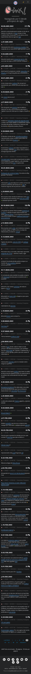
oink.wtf (25, 668)
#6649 (6, 334)
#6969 (6, 249)
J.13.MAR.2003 (7, 223)
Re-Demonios (22, 391)
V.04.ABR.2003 (7, 54)
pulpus (13, 504)
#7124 (6, 170)
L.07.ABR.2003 (7, 42)
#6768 (6, 450)
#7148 (6, 105)
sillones (11, 148)
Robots (8, 316)
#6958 (6, 293)
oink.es (6, 668)
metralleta (14, 391)
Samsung (9, 437)
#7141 (6, 118)
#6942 (6, 313)
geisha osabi (5, 485)
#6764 (6, 442)
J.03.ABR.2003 (6, 66)
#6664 (6, 369)
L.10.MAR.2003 (7, 311)
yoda (14, 453)
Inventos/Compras (22, 29)
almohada (6, 277)
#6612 (6, 537)
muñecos (14, 83)
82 (23, 640)
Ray (20, 37)
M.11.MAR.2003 (7, 270)
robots (5, 97)
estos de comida (24, 198)
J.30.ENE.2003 (6, 577)
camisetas (16, 286)
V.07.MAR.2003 (7, 331)
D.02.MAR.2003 (7, 408)
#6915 (6, 512)
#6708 (6, 410)
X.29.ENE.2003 (7, 617)
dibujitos (3, 73)
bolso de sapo (15, 544)
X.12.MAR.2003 (7, 237)
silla (9, 183)
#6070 (6, 555)
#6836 (6, 492)
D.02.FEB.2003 (6, 552)
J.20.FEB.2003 (6, 468)
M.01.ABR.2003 (7, 78)
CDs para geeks (5, 622)
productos (16, 495)
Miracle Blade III (5, 413)
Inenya (18, 232)
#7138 (6, 145)
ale (22, 453)
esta (28, 197)
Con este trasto (5, 159)
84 (5, 642)
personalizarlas (5, 218)
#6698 (6, 398)
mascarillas (24, 71)
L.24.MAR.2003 (7, 191)
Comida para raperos (7, 530)
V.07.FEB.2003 (6, 535)
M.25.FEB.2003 (7, 430)
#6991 (6, 225)
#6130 (6, 620)
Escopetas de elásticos (7, 387)
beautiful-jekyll (12, 671)
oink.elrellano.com (13, 668)
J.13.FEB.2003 (6, 509)
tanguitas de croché (6, 253)
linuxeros (15, 140)
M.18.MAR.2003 (7, 205)
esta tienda (12, 612)
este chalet (9, 350)
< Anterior (7, 640)
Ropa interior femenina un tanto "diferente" (13, 483)
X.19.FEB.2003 (6, 490)
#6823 (6, 470)
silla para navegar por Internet (15, 498)
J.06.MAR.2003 (7, 341)
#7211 (6, 80)
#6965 (6, 258)
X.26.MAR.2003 (7, 131)
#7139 (6, 134)
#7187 (6, 94)
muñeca (16, 371)
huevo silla (12, 296)
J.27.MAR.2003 (7, 102)
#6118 (6, 590)
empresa (14, 107)
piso (8, 347)
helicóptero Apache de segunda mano (18, 121)
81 (19, 640)
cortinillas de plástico (21, 136)
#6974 (6, 239)
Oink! (26, 671)
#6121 (6, 604)
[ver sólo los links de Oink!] (1, 29)
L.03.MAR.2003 (7, 396)
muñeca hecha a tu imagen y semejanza (15, 584)
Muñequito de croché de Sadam (10, 173)
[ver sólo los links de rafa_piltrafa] (1, 94)
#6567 (6, 527)
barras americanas (20, 514)
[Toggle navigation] (28, 2)
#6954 (6, 303)
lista (16, 33)
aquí (15, 149)
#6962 (6, 284)
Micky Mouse (16, 463)
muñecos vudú (15, 336)
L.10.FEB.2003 (6, 525)
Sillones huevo (5, 445)
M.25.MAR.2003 (7, 168)
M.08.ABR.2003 (7, 26)
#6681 (6, 384)
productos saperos (13, 540)
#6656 (6, 359)
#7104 (6, 194)
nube (2, 500)
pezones (13, 306)
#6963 (6, 272)
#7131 (6, 156)
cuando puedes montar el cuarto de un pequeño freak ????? (14, 559)
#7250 (6, 68)
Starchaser (4, 326)
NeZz (8, 288)
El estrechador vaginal (7, 630)
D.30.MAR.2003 (7, 92)
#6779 (6, 460)
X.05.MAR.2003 (7, 382)
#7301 (6, 29)
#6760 (6, 433)
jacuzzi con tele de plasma (17, 473)
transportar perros (19, 59)
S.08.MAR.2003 (7, 321)
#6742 (6, 421)
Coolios (25, 520)
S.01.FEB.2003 (6, 566)
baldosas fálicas (8, 214)
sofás (13, 228)
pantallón (8, 423)
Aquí (23, 184)
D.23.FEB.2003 (6, 458)
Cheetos (17, 401)
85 (8, 642)
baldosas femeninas (22, 216)
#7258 (6, 56)
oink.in (20, 668)
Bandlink (18, 572)
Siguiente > (23, 642)
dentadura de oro (14, 595)
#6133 (6, 627)
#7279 (6, 44)
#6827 (6, 480)
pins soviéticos (12, 263)
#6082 (6, 569)
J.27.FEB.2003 (6, 418)
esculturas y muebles (20, 47)
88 (13, 642)
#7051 (6, 208)
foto (14, 163)
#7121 (6, 180)
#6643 (6, 323)
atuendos (11, 362)
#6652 (6, 344)
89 (17, 642)
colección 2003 (17, 242)
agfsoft (27, 425)
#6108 (6, 579)
